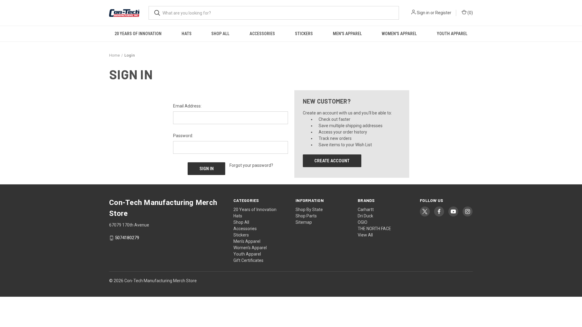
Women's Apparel (399, 33)
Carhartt (366, 209)
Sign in (423, 12)
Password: (183, 135)
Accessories (262, 33)
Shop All (220, 33)
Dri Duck (365, 215)
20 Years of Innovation (138, 33)
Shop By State (309, 209)
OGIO (362, 222)
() (470, 12)
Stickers (304, 33)
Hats (187, 33)
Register (443, 12)
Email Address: (187, 106)
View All (365, 235)
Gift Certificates (248, 260)
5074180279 (127, 238)
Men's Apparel (347, 33)
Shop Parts (306, 215)
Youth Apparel (452, 33)
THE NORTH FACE (374, 228)
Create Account (332, 161)
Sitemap (304, 222)
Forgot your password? (251, 165)
